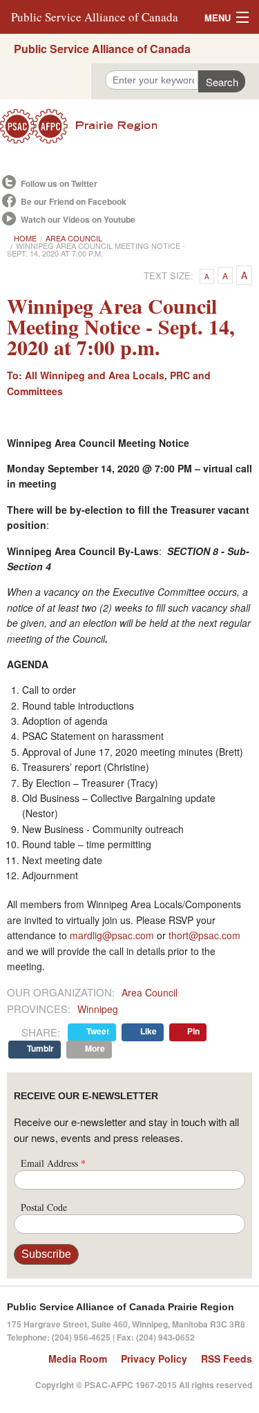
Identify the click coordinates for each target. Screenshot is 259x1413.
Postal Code (44, 1207)
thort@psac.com (204, 935)
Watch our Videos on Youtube (78, 219)
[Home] (129, 126)
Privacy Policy (154, 1358)
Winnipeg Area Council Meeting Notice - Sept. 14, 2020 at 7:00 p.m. (96, 249)
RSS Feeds (226, 1358)
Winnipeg (97, 1009)
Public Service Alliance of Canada (94, 17)
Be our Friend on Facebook (73, 201)
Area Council (74, 237)
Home (25, 237)
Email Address (53, 1163)
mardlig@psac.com (112, 935)
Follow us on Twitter (59, 183)
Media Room (77, 1358)
